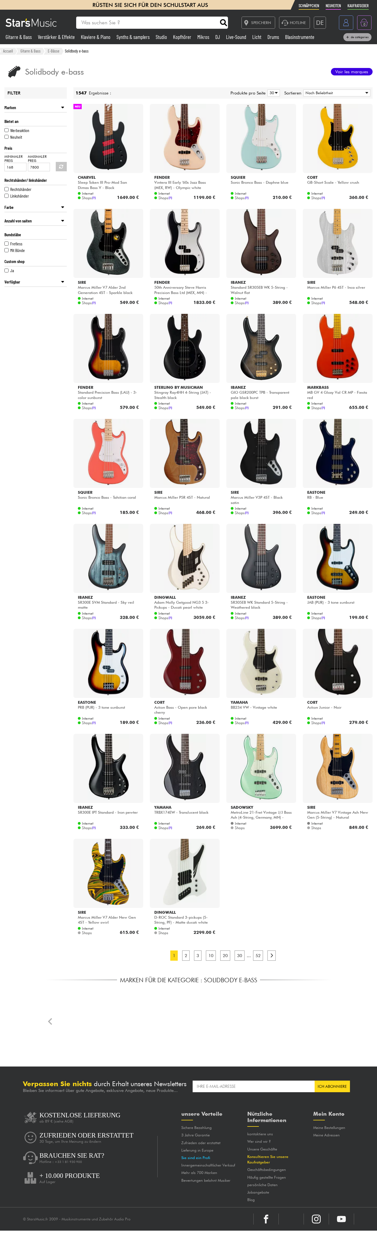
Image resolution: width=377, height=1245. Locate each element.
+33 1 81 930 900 (68, 1162)
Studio (162, 37)
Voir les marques (351, 71)
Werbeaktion (19, 130)
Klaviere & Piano (96, 37)
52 (258, 955)
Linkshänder (19, 195)
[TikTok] (291, 1219)
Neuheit (16, 137)
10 (210, 955)
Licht (257, 37)
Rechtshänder (20, 189)
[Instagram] (316, 1219)
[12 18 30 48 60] (273, 93)
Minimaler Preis (13, 158)
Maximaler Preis (37, 158)
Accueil (8, 50)
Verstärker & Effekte (57, 37)
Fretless (16, 243)
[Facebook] (266, 1219)
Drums (273, 37)
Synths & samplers (133, 37)
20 (225, 955)
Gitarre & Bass (19, 37)
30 (239, 955)
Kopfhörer (182, 37)
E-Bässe (53, 50)
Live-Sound (236, 37)
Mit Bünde (17, 250)
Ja (12, 270)
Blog (235, 1199)
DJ (218, 37)
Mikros (203, 37)
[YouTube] (341, 1219)
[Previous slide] (50, 1021)
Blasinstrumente (299, 37)
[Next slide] (326, 1021)
